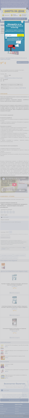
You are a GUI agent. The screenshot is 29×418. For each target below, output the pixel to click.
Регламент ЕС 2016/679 (15, 40)
